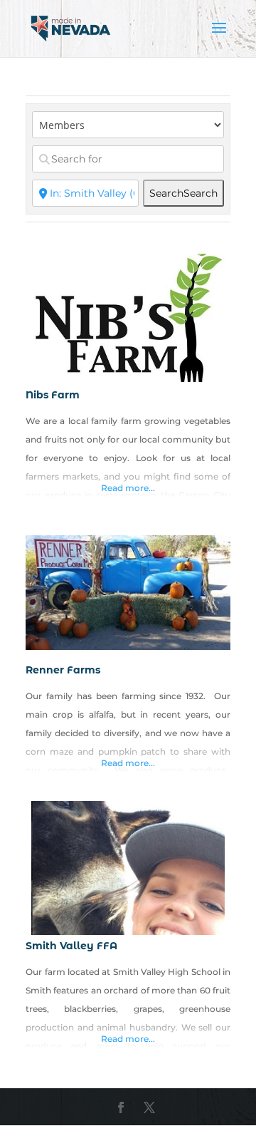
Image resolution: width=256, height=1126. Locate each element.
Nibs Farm (53, 394)
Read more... (128, 487)
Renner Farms (63, 669)
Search (183, 193)
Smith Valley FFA (71, 945)
